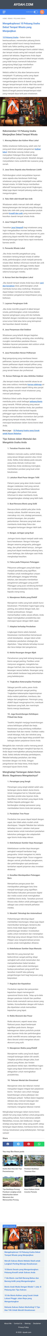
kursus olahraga (35, 384)
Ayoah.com (23, 4)
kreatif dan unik (16, 213)
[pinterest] (29, 1144)
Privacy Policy (23, 1327)
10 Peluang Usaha (10, 37)
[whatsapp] (39, 1144)
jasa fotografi (17, 227)
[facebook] (8, 1144)
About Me (7, 1323)
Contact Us (18, 1323)
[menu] (4, 12)
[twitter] (18, 1144)
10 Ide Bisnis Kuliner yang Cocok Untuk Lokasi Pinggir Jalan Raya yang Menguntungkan (21, 1298)
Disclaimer (37, 1323)
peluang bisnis (36, 401)
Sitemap (28, 1323)
